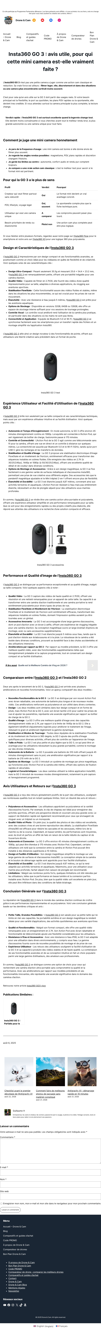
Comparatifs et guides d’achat (23, 1275)
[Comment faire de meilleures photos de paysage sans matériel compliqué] (50, 1072)
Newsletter (13, 1291)
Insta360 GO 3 (62, 248)
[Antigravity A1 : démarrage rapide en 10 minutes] (82, 1072)
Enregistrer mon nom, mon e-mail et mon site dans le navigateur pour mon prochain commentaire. (52, 1203)
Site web (4, 1191)
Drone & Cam (23, 20)
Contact (12, 1278)
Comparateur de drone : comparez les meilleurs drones (35, 1272)
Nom (3, 1179)
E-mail (4, 1167)
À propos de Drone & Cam (21, 1262)
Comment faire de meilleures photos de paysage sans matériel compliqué (50, 1093)
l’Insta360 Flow (81, 236)
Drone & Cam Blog (17, 1284)
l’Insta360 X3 (39, 239)
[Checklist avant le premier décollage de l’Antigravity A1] (18, 1072)
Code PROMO (15, 1268)
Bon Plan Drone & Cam (19, 1265)
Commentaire (7, 1137)
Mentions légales (16, 1288)
